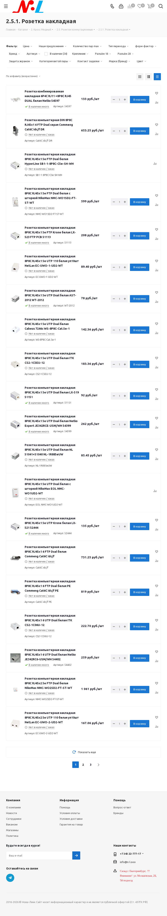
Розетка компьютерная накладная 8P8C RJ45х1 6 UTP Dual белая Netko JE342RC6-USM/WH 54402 (50, 654)
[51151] (15, 396)
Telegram (10, 878)
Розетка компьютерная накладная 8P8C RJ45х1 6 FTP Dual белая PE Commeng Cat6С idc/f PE (50, 586)
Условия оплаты (70, 813)
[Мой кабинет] (121, 6)
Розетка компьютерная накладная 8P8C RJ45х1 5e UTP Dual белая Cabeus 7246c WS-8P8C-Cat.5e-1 (50, 324)
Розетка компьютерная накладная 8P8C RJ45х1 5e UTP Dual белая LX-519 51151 (52, 392)
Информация (69, 800)
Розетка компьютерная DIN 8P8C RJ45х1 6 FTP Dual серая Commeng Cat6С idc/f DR (49, 124)
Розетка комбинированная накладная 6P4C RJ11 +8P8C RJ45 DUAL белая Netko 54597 (48, 96)
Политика (12, 835)
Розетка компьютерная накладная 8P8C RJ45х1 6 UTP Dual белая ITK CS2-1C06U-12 (50, 620)
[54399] (15, 424)
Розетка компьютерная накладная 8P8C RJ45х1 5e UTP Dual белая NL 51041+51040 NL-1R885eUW (50, 449)
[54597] (15, 99)
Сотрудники (13, 818)
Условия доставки (71, 818)
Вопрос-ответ (122, 807)
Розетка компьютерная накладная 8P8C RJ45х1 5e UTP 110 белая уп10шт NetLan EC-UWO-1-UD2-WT (52, 261)
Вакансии (12, 824)
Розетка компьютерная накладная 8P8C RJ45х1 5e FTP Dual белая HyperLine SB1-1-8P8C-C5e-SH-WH (50, 159)
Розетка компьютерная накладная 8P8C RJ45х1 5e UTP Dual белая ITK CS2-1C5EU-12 (50, 358)
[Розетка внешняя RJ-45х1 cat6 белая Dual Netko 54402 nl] (15, 658)
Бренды (118, 813)
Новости (11, 813)
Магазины (12, 830)
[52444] (15, 526)
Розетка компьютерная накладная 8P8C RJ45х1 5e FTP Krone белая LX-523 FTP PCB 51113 (50, 232)
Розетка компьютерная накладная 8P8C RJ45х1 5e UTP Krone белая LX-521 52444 (50, 523)
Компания (13, 800)
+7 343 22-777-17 (130, 853)
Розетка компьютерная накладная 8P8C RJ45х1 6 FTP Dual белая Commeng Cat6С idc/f (50, 551)
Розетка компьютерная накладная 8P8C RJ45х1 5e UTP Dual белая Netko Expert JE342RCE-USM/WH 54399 (51, 421)
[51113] (15, 236)
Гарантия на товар (71, 824)
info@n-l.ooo (128, 862)
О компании (13, 807)
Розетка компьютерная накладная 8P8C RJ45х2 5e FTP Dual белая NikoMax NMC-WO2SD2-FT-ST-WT (50, 683)
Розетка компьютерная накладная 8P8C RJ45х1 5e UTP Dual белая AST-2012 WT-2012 (50, 295)
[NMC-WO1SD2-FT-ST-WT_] (15, 202)
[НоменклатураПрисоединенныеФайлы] (15, 131)
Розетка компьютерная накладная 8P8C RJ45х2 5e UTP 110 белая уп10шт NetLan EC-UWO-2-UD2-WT (52, 717)
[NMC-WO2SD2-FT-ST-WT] (15, 689)
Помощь (65, 807)
